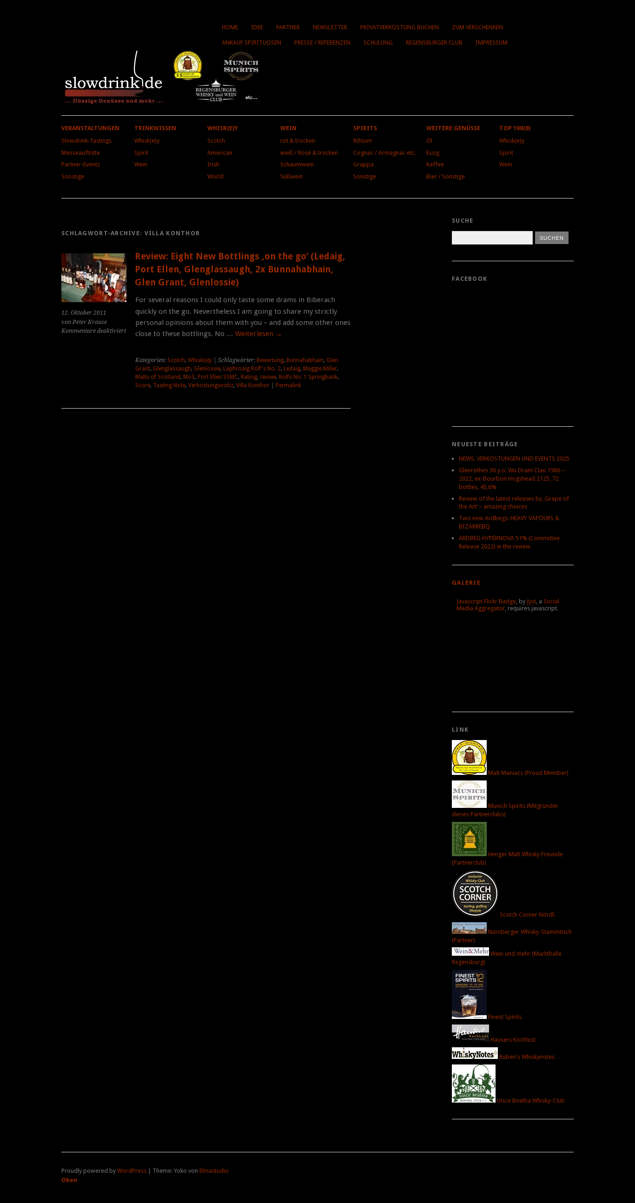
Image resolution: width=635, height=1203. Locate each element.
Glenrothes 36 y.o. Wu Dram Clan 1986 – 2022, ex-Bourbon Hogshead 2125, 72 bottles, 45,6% (512, 478)
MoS (189, 377)
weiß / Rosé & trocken (309, 152)
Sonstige (72, 176)
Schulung (378, 42)
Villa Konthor (253, 385)
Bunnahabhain (305, 360)
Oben (69, 1180)
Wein (140, 164)
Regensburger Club (434, 42)
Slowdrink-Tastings (86, 140)
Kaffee (435, 164)
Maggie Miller (320, 368)
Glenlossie (207, 368)
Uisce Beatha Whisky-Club (530, 1100)
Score (142, 385)
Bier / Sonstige (445, 176)
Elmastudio (214, 1170)
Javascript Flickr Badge (486, 601)
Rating (249, 377)
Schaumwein (297, 164)
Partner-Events (80, 164)
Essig (432, 152)
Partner (288, 27)
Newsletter (330, 27)
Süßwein (291, 176)
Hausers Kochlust (512, 1039)
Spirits (365, 128)
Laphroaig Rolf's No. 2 (252, 368)
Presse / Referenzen (322, 42)
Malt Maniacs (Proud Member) (528, 772)
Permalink (288, 385)
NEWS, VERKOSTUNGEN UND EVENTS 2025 (514, 458)
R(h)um (362, 140)
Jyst (531, 601)
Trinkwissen (155, 128)
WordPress (131, 1170)
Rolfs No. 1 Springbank (308, 377)
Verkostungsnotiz (210, 385)
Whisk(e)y (146, 140)
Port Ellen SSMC (218, 377)
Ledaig (292, 368)
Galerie (466, 582)
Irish (213, 164)
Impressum (492, 42)
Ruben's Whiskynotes (526, 1056)
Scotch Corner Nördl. (527, 914)
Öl (429, 140)
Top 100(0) (514, 128)
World (215, 176)
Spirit (141, 152)
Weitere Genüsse (453, 128)
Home (230, 27)
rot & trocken (297, 140)
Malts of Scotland (157, 377)
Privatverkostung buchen (399, 27)
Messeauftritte (80, 152)
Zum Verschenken (477, 27)
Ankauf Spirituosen (251, 42)
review (268, 377)
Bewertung (270, 360)
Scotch (216, 140)
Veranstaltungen (90, 128)
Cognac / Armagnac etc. (384, 152)
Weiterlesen (258, 334)
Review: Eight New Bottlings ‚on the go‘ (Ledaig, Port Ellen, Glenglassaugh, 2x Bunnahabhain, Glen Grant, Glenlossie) (240, 269)
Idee (257, 27)
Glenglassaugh (172, 368)
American (219, 152)
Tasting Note (169, 385)
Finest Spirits (504, 1016)
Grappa (363, 164)
